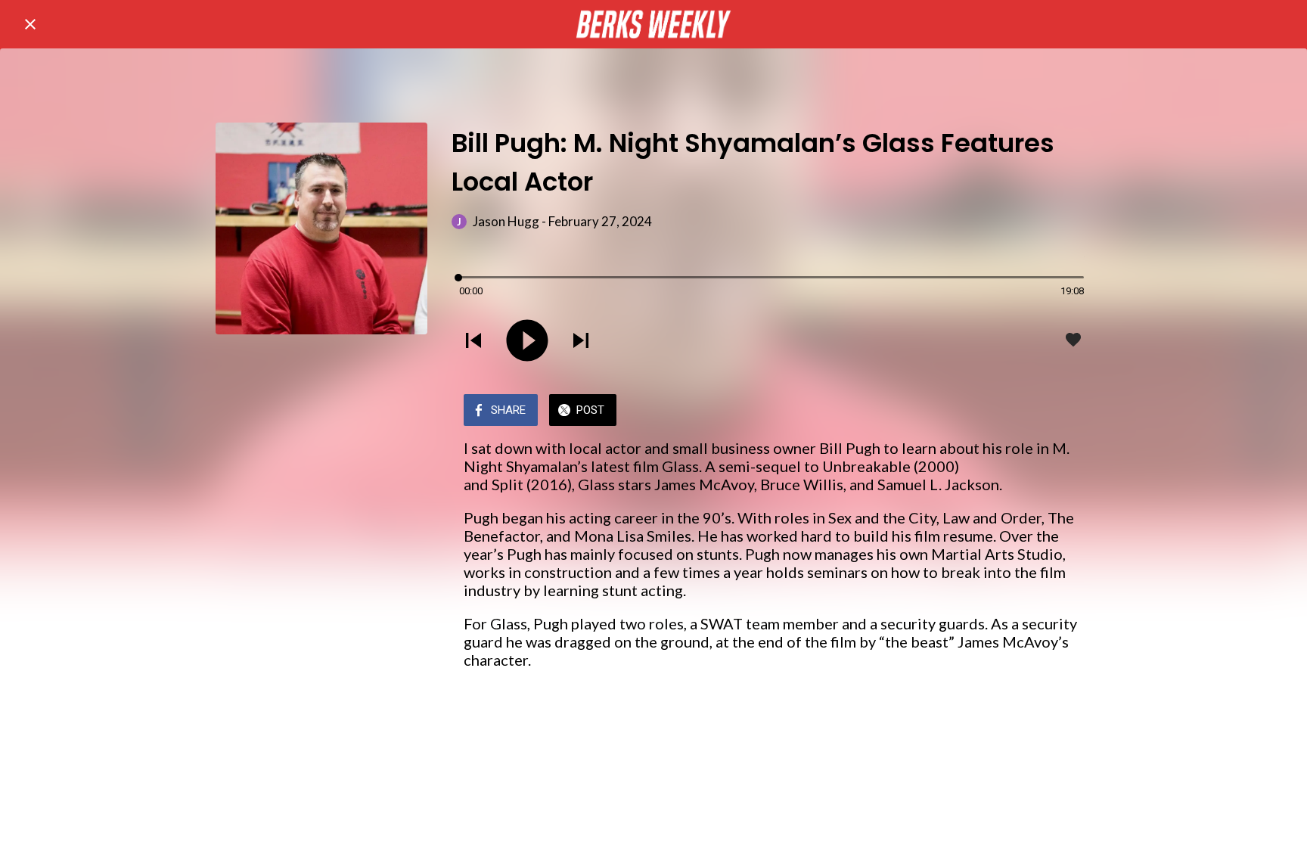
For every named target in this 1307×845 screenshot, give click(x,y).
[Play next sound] (581, 340)
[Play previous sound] (473, 340)
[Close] (30, 24)
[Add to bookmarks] (1073, 340)
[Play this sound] (527, 340)
